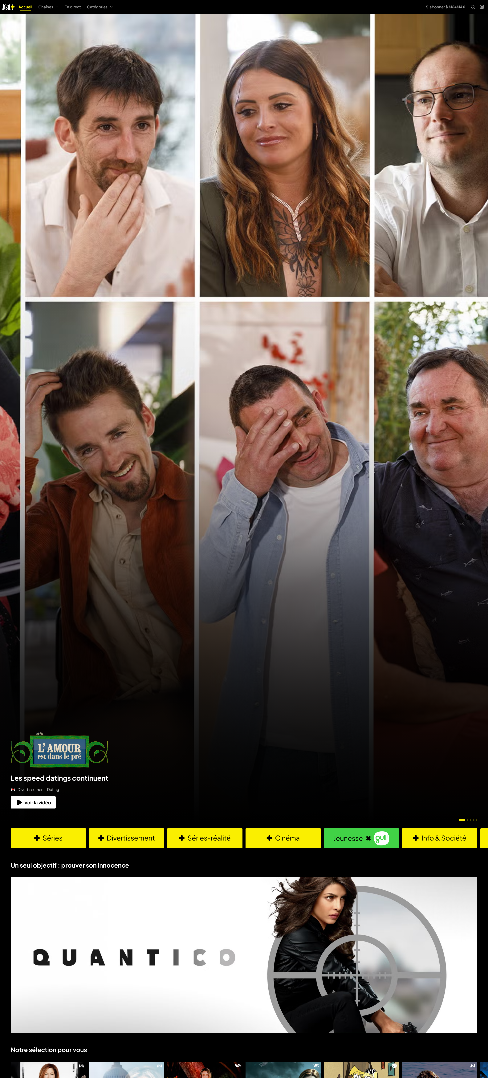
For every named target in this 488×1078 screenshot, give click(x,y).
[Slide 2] (467, 820)
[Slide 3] (470, 820)
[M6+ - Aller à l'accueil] (8, 6)
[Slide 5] (476, 820)
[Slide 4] (473, 820)
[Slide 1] (462, 820)
